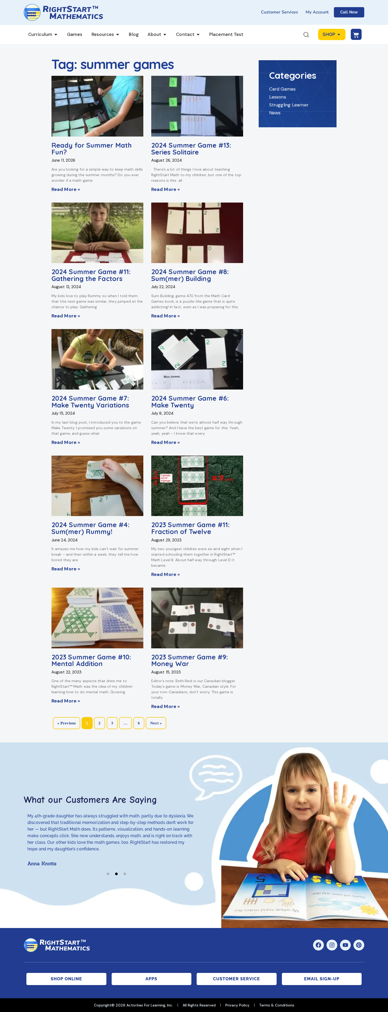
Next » (156, 723)
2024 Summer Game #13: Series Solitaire (191, 148)
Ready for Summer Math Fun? (91, 148)
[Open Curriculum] (56, 34)
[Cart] (356, 34)
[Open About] (165, 34)
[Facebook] (318, 945)
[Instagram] (332, 945)
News (275, 113)
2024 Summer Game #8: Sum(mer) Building (190, 275)
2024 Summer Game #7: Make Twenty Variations (90, 401)
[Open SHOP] (339, 34)
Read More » (65, 189)
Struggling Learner (289, 105)
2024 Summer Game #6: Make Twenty (190, 401)
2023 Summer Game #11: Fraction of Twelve (190, 528)
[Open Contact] (198, 34)
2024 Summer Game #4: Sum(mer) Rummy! (90, 528)
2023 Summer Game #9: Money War (189, 660)
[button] (108, 874)
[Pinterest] (358, 945)
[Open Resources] (117, 34)
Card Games (282, 89)
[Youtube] (345, 945)
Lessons (277, 97)
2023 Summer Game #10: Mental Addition (91, 660)
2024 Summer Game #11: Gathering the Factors (91, 275)
